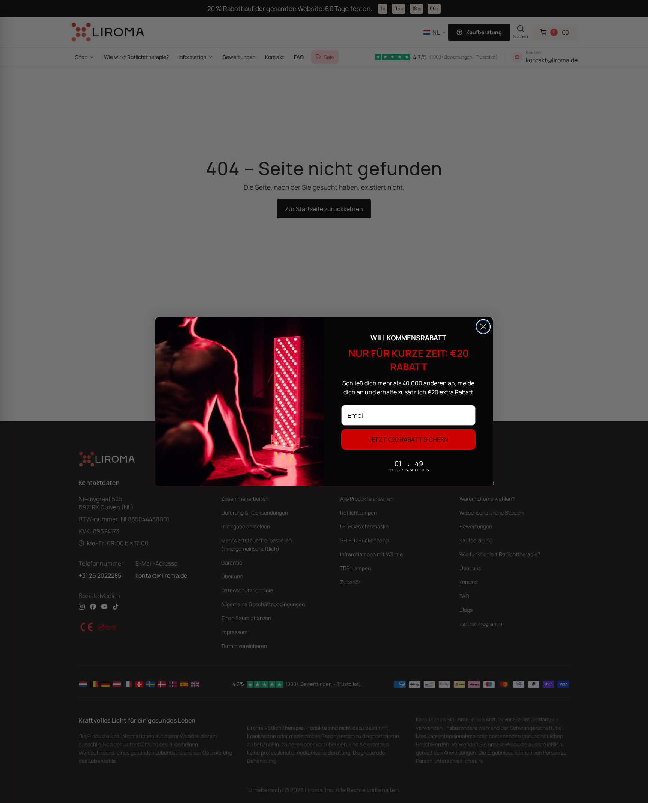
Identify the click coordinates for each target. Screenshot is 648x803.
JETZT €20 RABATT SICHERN (408, 439)
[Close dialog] (483, 326)
